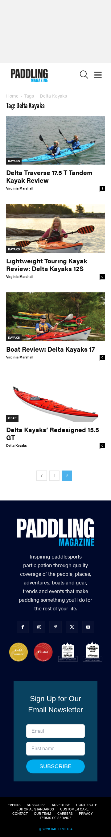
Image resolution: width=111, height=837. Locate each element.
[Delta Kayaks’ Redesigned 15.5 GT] (55, 397)
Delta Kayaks (16, 445)
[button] (84, 76)
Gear (12, 418)
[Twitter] (72, 627)
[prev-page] (41, 476)
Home (12, 95)
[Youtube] (88, 627)
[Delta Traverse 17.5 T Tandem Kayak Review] (55, 140)
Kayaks (14, 161)
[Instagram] (39, 627)
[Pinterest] (55, 627)
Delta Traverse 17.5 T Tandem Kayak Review (49, 176)
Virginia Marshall (19, 188)
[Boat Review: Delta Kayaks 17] (55, 316)
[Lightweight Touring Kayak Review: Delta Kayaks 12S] (55, 228)
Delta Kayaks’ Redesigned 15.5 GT (52, 433)
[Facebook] (23, 627)
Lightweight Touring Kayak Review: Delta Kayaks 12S (46, 264)
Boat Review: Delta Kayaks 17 (50, 349)
